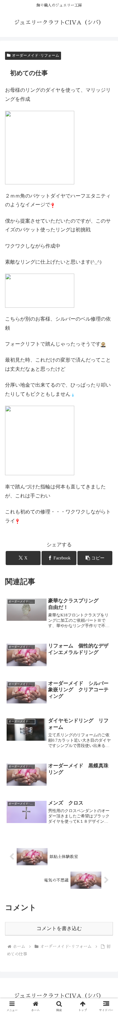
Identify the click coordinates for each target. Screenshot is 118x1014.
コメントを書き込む (59, 928)
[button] (94, 558)
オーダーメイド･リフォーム (35, 55)
